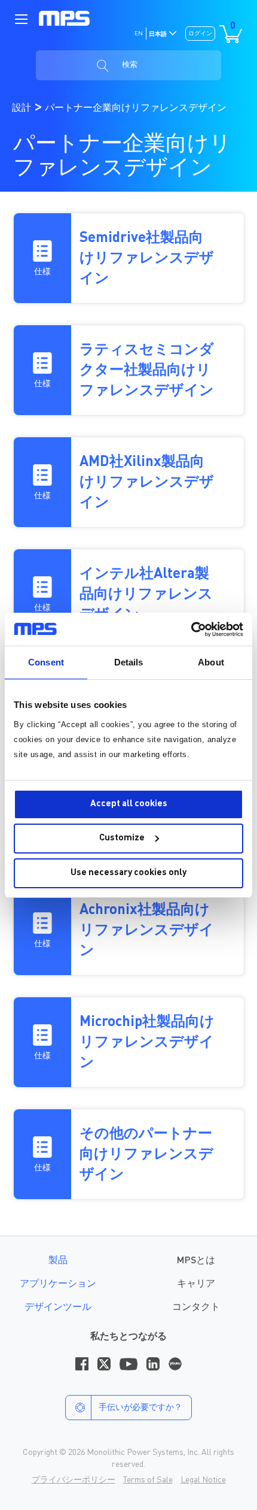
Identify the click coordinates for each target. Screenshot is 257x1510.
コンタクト (196, 1307)
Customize (122, 838)
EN (138, 34)
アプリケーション (58, 1284)
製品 (58, 1261)
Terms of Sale (148, 1480)
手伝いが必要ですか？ (140, 1407)
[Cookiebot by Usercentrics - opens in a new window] (191, 629)
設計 (22, 108)
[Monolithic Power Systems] (64, 18)
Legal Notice (203, 1480)
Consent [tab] (46, 662)
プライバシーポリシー (73, 1480)
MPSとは (196, 1261)
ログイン (200, 34)
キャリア (196, 1284)
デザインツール (58, 1307)
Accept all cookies (128, 804)
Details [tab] (128, 662)
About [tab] (211, 662)
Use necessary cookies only (128, 873)
